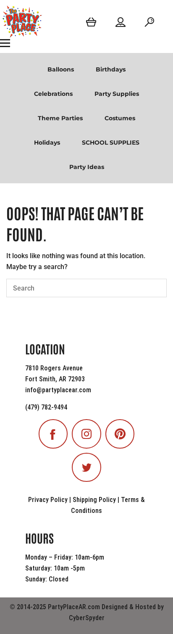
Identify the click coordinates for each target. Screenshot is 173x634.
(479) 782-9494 (46, 407)
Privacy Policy (48, 500)
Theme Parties (60, 118)
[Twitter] (86, 467)
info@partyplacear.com (58, 390)
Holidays (47, 142)
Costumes (120, 118)
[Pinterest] (120, 434)
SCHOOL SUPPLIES (110, 142)
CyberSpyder (87, 618)
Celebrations (53, 94)
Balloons (60, 69)
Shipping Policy (94, 500)
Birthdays (111, 69)
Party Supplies (116, 94)
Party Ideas (86, 167)
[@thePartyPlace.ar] (86, 434)
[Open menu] (5, 43)
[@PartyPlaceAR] (53, 434)
